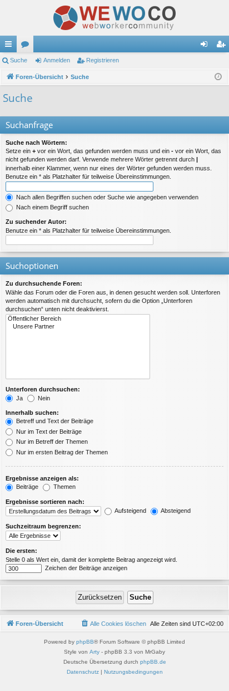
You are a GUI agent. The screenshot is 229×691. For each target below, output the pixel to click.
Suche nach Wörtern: (36, 142)
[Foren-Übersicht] (114, 18)
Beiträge (26, 486)
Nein (43, 398)
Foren (27, 46)
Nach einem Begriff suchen (51, 207)
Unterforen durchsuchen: (43, 389)
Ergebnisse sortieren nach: (45, 501)
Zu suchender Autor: (36, 221)
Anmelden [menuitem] (206, 46)
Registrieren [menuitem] (223, 46)
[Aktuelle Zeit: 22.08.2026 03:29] (218, 77)
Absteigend (175, 510)
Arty (94, 652)
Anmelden (56, 60)
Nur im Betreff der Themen (51, 441)
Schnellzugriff (10, 46)
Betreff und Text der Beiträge (53, 421)
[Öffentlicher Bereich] (78, 319)
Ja (18, 398)
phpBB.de (153, 662)
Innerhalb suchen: (32, 412)
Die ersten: (21, 550)
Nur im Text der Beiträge (48, 431)
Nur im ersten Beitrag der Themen (61, 452)
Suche (18, 60)
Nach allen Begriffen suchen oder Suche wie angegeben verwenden (106, 197)
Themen (64, 486)
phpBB (85, 642)
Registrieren (102, 60)
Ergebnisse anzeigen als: (42, 478)
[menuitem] (113, 624)
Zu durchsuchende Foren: (44, 283)
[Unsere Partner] (78, 327)
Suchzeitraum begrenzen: (43, 526)
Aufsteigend (129, 510)
